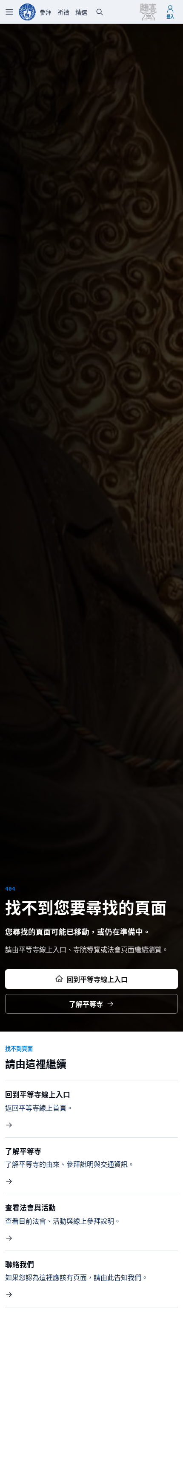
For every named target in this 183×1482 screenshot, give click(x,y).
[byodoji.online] (27, 11)
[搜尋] (99, 12)
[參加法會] (148, 12)
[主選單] (9, 11)
